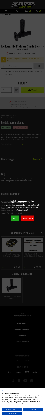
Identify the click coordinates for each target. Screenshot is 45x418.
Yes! (13, 218)
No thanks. (27, 218)
